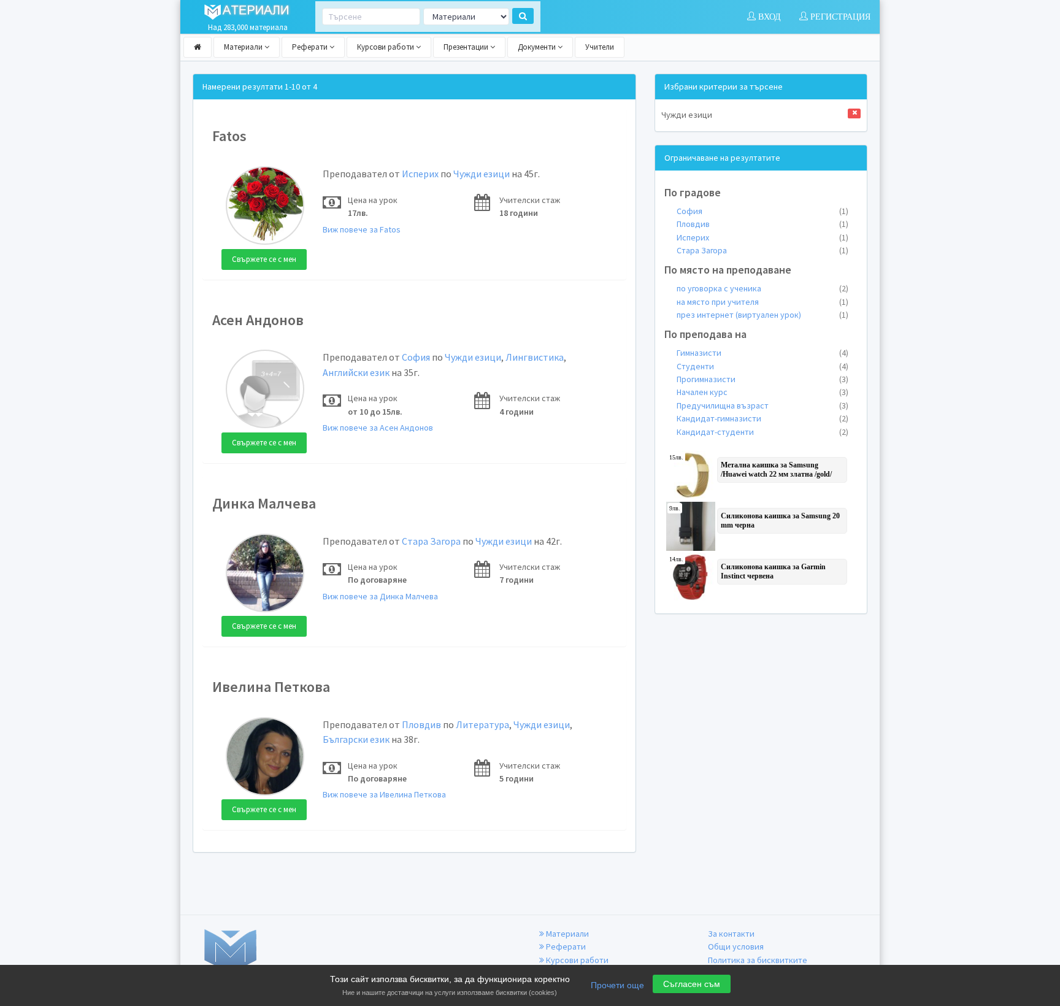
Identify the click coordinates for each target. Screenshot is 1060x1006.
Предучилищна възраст (762, 405)
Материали (244, 47)
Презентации (467, 47)
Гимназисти (762, 352)
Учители (599, 47)
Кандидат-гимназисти (762, 418)
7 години (516, 579)
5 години (516, 778)
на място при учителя (762, 301)
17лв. (358, 212)
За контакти (731, 933)
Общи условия (736, 946)
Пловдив (421, 724)
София (416, 357)
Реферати (310, 47)
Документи (538, 47)
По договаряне (377, 579)
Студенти (762, 366)
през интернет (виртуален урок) (762, 314)
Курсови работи (386, 47)
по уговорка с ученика (762, 288)
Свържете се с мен (264, 259)
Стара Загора (431, 541)
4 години (516, 411)
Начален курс (762, 391)
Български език (356, 739)
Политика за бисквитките (757, 960)
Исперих (420, 173)
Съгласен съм (691, 984)
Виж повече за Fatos (362, 229)
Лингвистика (534, 357)
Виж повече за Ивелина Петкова (384, 794)
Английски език (356, 372)
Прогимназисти (762, 379)
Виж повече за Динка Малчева (380, 596)
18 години (518, 212)
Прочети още (617, 985)
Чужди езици (481, 173)
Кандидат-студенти (762, 431)
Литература (482, 724)
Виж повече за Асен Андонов (378, 427)
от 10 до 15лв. (375, 411)
